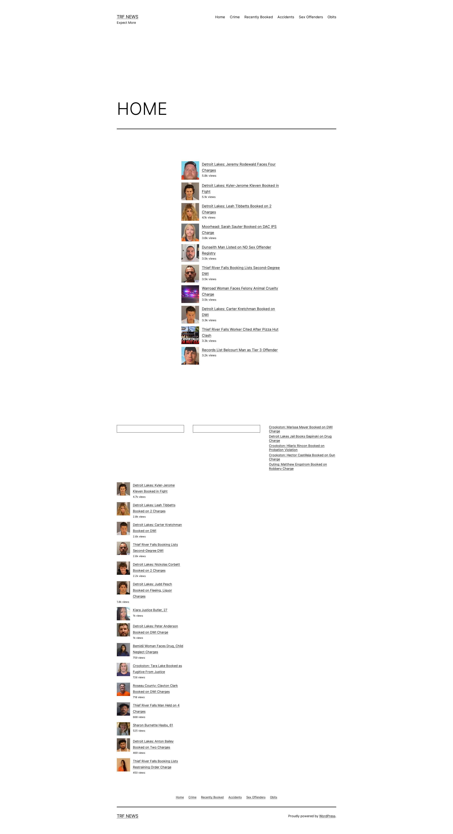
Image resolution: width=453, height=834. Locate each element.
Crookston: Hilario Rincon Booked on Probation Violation (297, 448)
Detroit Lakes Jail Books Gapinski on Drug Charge (300, 438)
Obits (332, 17)
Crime (235, 17)
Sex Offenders (311, 17)
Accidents (285, 17)
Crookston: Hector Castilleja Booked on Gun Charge (302, 457)
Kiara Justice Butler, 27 (150, 610)
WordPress (327, 816)
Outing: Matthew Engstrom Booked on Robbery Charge (298, 466)
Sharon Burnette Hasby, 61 (153, 725)
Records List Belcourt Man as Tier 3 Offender (240, 350)
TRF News (127, 16)
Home (220, 17)
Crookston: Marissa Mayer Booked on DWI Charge (301, 429)
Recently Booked (258, 17)
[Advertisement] (226, 67)
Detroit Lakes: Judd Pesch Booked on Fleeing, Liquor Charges (152, 590)
